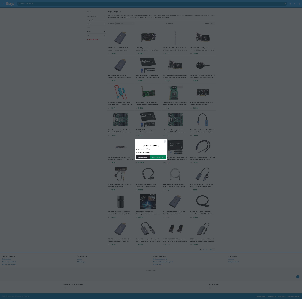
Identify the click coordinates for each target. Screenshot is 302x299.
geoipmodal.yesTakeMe (158, 157)
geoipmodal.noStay (143, 157)
